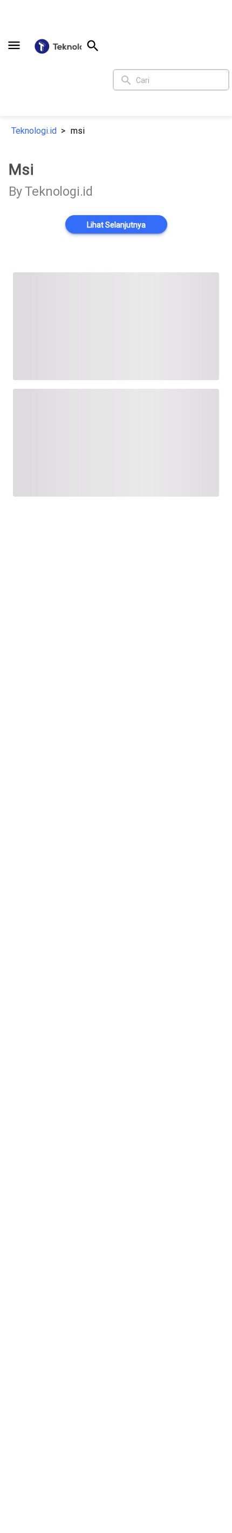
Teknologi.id (34, 131)
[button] (14, 45)
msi (78, 131)
